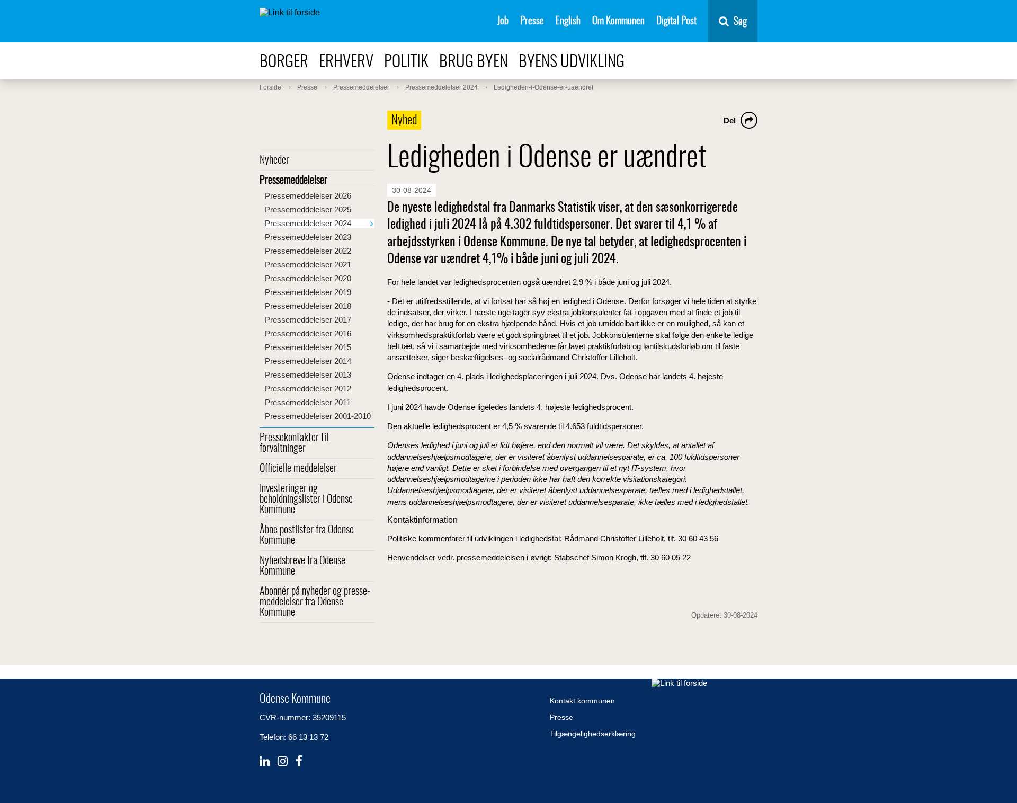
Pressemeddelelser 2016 (308, 333)
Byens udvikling (572, 62)
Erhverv (346, 62)
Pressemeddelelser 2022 (308, 250)
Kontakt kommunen (582, 701)
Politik (406, 62)
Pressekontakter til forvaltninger (294, 443)
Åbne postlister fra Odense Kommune (307, 535)
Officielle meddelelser (298, 468)
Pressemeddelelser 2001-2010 (318, 416)
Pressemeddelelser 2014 (308, 360)
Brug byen (473, 62)
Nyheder (274, 160)
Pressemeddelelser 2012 (308, 388)
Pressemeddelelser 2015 (308, 347)
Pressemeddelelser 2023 (308, 237)
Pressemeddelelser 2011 (308, 402)
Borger (284, 62)
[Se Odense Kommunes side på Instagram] (283, 761)
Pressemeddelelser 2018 (308, 305)
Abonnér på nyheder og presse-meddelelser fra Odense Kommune (315, 602)
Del (730, 120)
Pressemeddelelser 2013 (308, 374)
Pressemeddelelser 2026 (308, 195)
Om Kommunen (618, 21)
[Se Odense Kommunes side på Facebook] (299, 761)
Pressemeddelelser (293, 180)
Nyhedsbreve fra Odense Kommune (302, 566)
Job (502, 21)
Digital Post (676, 21)
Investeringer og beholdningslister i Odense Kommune (306, 499)
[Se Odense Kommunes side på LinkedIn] (265, 761)
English (568, 21)
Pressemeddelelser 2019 (308, 292)
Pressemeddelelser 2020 (308, 278)
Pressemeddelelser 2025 (308, 209)
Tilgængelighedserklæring (593, 733)
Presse (532, 21)
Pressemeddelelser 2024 (308, 223)
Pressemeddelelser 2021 (308, 264)
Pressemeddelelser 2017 (308, 319)
